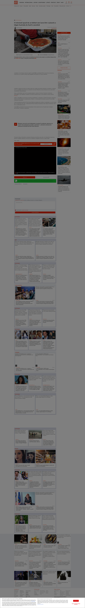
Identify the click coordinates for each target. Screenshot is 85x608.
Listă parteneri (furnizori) (40, 604)
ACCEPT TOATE (76, 600)
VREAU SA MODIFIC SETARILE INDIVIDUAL (76, 604)
